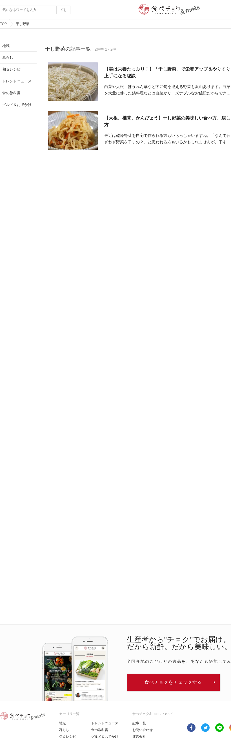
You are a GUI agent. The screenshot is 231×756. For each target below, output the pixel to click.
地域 (62, 723)
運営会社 (139, 737)
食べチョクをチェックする (173, 682)
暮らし (64, 730)
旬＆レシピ (67, 737)
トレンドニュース (104, 723)
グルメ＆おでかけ (104, 737)
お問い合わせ (142, 730)
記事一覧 (139, 723)
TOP (3, 24)
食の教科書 (99, 730)
